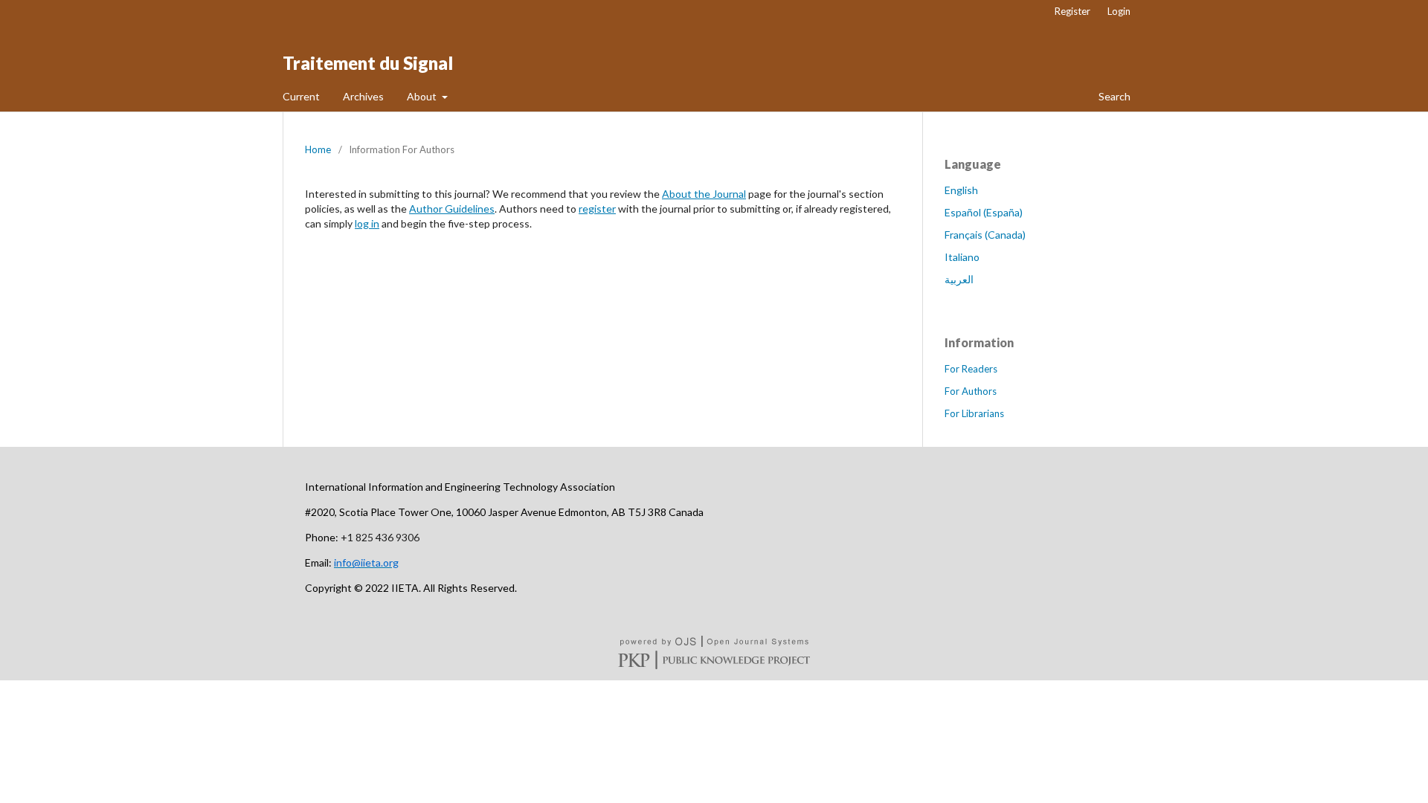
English (961, 190)
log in (367, 223)
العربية (959, 279)
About (423, 96)
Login (1118, 11)
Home (318, 149)
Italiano (962, 257)
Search (1113, 96)
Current (301, 96)
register (597, 208)
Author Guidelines (452, 208)
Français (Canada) (985, 234)
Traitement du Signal (368, 63)
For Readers (971, 369)
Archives (363, 96)
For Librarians (974, 413)
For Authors (971, 391)
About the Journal (704, 193)
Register (1072, 11)
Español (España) (984, 212)
